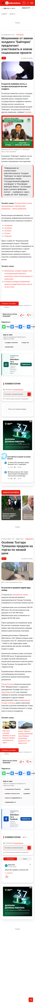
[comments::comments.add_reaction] (7, 876)
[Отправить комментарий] (29, 394)
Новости (12, 14)
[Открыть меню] (3, 3)
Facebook (7, 228)
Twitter (7, 233)
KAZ (32, 3)
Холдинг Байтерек (11, 342)
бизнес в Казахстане (12, 793)
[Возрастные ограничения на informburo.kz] (24, 3)
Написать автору (28, 58)
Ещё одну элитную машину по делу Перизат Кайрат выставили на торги (8, 737)
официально (29, 539)
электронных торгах (20, 595)
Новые (25, 859)
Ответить (9, 873)
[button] (28, 8)
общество (25, 342)
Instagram (8, 225)
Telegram (7, 236)
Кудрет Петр (19, 539)
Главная (4, 14)
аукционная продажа (13, 789)
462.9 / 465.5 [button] (9, 8)
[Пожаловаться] (30, 864)
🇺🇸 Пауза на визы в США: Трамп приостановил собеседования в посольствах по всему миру (18, 474)
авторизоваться (18, 389)
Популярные (10, 859)
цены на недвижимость (13, 798)
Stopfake (28, 112)
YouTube (7, 231)
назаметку (20, 34)
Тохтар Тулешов (7, 684)
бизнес (27, 789)
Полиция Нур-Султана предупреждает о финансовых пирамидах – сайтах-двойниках (16, 206)
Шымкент (27, 793)
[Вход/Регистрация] (28, 3)
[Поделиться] (31, 999)
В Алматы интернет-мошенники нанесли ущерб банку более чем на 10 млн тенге (18, 284)
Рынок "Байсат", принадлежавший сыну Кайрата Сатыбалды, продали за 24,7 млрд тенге (25, 737)
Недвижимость (10, 802)
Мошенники (9, 347)
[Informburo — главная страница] (13, 3)
